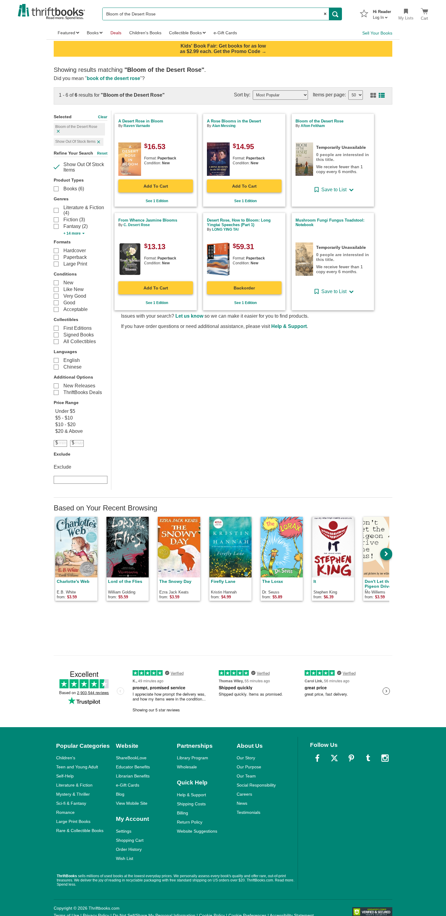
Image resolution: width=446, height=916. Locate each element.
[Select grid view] (372, 95)
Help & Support (289, 326)
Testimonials (248, 812)
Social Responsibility (256, 785)
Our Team (246, 776)
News (242, 803)
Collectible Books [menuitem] (185, 32)
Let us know (189, 316)
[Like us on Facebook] (317, 758)
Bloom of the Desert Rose (319, 121)
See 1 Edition (157, 201)
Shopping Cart (130, 840)
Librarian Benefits (133, 776)
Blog (120, 794)
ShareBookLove (131, 757)
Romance (65, 812)
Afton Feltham (313, 126)
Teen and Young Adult (77, 766)
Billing (182, 813)
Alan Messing (223, 126)
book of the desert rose (113, 78)
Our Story (246, 757)
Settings (123, 831)
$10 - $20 (65, 424)
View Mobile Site (131, 803)
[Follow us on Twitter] (334, 758)
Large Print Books (73, 821)
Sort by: (242, 94)
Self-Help (65, 776)
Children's (65, 757)
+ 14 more (72, 233)
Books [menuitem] (93, 32)
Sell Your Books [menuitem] (377, 33)
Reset (102, 153)
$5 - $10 (64, 417)
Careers (244, 794)
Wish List (124, 858)
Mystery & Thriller (73, 794)
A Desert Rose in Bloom (140, 121)
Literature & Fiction (74, 785)
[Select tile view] (380, 95)
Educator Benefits (133, 766)
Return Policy (189, 822)
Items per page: (329, 94)
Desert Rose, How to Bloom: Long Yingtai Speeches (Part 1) (239, 222)
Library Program (192, 757)
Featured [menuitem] (66, 32)
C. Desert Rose (136, 225)
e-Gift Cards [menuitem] (225, 32)
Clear (102, 117)
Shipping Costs (191, 803)
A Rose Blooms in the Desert (234, 121)
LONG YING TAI (225, 229)
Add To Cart (156, 186)
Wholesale (187, 766)
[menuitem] (382, 13)
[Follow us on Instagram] (385, 758)
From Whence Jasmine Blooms (147, 220)
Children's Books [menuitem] (145, 32)
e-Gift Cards (127, 785)
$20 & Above (69, 431)
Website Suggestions (197, 831)
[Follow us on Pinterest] (351, 758)
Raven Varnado (136, 126)
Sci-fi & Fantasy (71, 803)
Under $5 (65, 411)
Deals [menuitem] (115, 32)
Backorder (244, 288)
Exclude (62, 467)
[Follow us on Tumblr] (368, 758)
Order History (129, 849)
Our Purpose (249, 766)
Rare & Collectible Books (79, 830)
